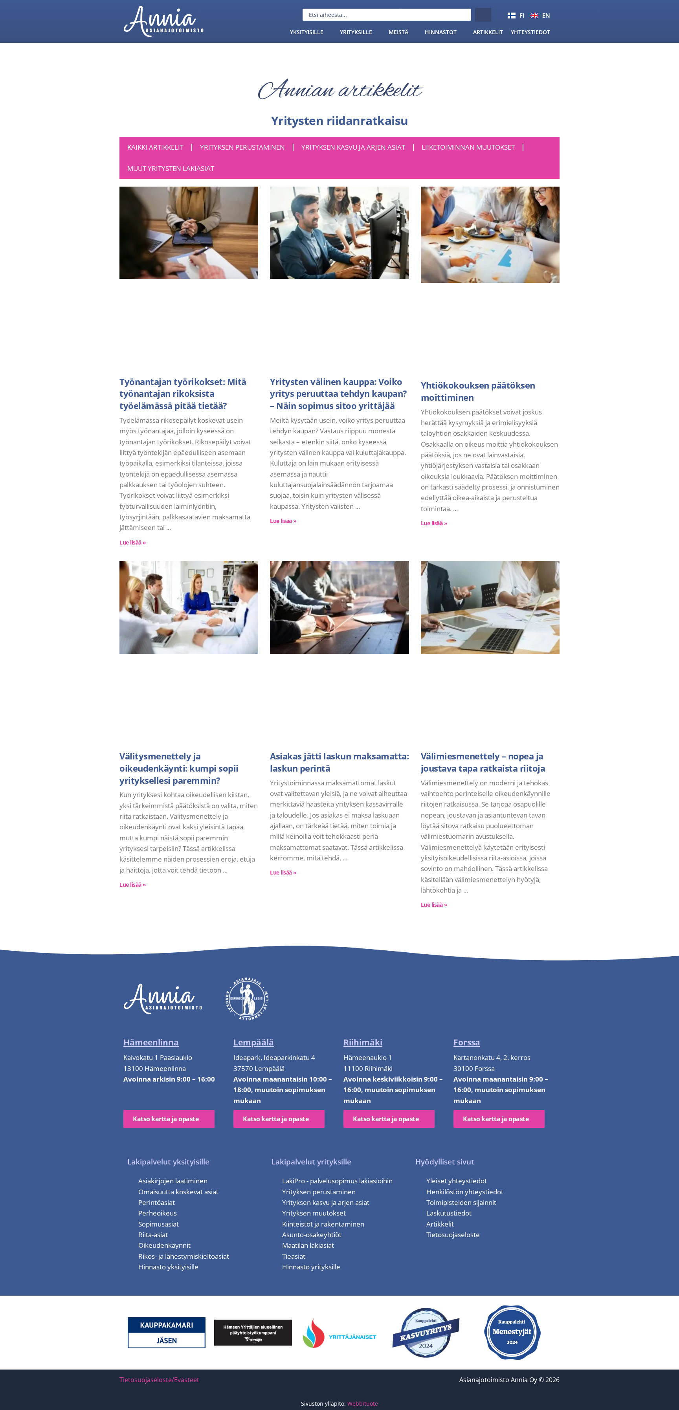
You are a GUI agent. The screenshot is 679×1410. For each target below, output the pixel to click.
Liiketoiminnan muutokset (468, 147)
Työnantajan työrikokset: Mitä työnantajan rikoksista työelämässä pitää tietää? (182, 394)
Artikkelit (488, 32)
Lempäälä (253, 1042)
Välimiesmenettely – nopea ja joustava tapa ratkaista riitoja (483, 762)
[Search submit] (483, 15)
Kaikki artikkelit (155, 147)
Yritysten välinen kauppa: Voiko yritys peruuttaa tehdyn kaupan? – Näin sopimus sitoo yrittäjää (338, 394)
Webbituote (362, 1403)
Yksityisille (306, 32)
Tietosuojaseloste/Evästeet (159, 1379)
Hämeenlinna (151, 1042)
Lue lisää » (132, 542)
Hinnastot (441, 32)
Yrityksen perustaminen (242, 147)
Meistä (398, 32)
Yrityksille (356, 32)
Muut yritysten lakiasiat (170, 168)
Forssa (466, 1042)
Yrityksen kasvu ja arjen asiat (353, 147)
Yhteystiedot (530, 32)
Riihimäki (362, 1042)
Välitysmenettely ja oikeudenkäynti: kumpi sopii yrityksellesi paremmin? (179, 768)
